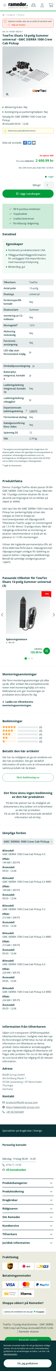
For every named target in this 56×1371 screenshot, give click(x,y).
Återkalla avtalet (28, 1340)
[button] (42, 5)
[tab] (25, 658)
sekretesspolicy (10, 1354)
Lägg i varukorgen (30, 193)
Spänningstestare (16, 639)
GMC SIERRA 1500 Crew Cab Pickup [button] (26, 841)
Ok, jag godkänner (27, 1363)
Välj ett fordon (18, 25)
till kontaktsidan (16, 1169)
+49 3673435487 (15, 1112)
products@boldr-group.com (22, 1102)
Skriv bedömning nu (28, 777)
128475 (33, 411)
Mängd (36, 185)
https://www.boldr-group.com (23, 1107)
